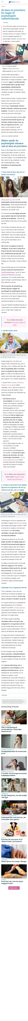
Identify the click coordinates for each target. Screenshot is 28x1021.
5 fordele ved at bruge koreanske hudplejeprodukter (14, 774)
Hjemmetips (4, 793)
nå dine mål (20, 523)
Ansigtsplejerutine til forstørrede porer (13, 752)
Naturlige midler (6, 725)
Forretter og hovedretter (8, 815)
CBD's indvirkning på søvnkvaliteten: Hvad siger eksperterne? (11, 729)
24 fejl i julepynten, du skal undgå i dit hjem (14, 796)
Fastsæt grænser (19, 607)
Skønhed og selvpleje (7, 749)
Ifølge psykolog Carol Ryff (9, 199)
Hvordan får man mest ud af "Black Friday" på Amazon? (11, 840)
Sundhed (3, 879)
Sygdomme (4, 859)
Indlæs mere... (14, 888)
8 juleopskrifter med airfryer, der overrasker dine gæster (13, 818)
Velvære (3, 6)
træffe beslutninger (8, 272)
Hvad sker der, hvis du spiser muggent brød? (12, 882)
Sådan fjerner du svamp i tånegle (13, 861)
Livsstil (3, 837)
